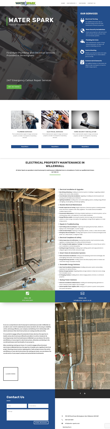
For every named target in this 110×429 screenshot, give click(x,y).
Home (63, 3)
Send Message (41, 422)
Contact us (91, 3)
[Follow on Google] (85, 393)
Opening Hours (67, 427)
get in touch (14, 87)
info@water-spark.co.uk (82, 300)
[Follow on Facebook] (80, 393)
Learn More (11, 374)
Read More (24, 146)
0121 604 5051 (27, 300)
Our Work (82, 3)
